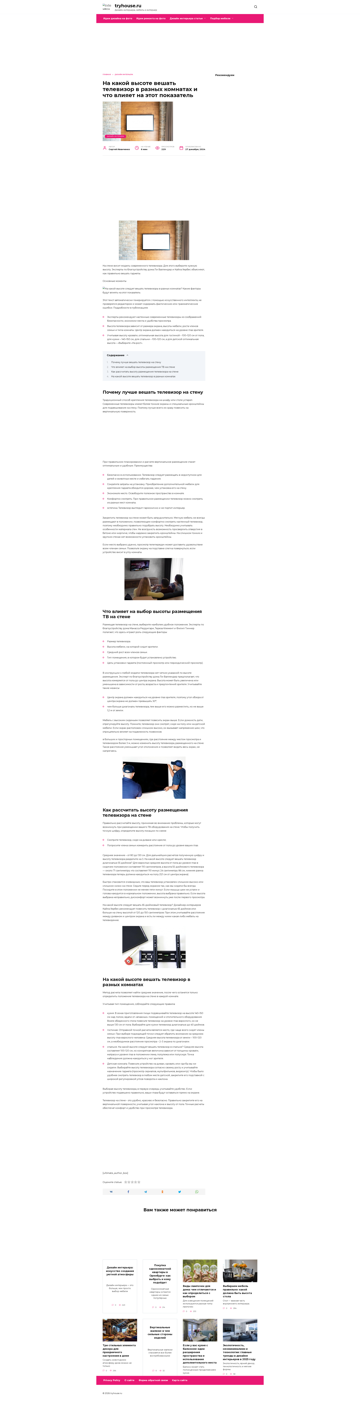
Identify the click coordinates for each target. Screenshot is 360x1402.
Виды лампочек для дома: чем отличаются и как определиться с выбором (199, 1291)
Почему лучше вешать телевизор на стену (136, 362)
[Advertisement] (180, 50)
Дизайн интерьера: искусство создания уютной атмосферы (120, 1271)
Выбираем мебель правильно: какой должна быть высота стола (237, 1291)
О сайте (129, 1380)
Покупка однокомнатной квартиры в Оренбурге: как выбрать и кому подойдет (160, 1274)
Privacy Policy (111, 1380)
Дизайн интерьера (115, 136)
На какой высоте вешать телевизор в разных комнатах (143, 376)
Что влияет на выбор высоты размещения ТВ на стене (143, 367)
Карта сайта (179, 1380)
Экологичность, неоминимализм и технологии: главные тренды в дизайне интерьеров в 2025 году (239, 1352)
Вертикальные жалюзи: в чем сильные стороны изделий (160, 1332)
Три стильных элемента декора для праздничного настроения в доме (119, 1350)
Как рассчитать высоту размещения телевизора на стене (144, 371)
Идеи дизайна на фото (117, 18)
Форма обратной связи (153, 1380)
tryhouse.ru (128, 5)
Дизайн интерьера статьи (186, 18)
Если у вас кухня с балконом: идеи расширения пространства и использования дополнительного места (200, 1354)
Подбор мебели (220, 18)
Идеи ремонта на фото (151, 18)
